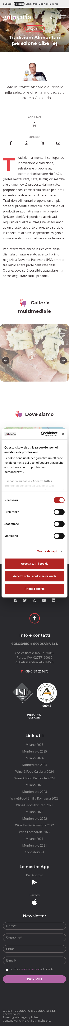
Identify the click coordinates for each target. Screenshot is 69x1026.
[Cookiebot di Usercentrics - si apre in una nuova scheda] (43, 433)
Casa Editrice (31, 3)
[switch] (59, 512)
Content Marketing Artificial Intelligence (27, 1020)
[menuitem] (34, 745)
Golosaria (19, 3)
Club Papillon (45, 3)
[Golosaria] (17, 22)
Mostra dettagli (47, 551)
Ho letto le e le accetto (31, 969)
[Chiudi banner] (63, 434)
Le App (55, 3)
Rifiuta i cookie (34, 588)
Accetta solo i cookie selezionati (34, 576)
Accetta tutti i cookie (34, 563)
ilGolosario (7, 3)
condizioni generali (31, 968)
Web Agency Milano (27, 1017)
